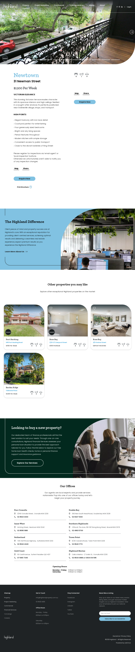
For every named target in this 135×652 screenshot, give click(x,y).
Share (26, 168)
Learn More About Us (15, 251)
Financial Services (76, 5)
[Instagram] (119, 7)
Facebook (71, 598)
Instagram (71, 602)
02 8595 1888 (22, 530)
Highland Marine (77, 551)
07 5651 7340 (22, 558)
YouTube (71, 614)
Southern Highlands (78, 523)
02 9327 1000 (77, 517)
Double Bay (74, 510)
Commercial (59, 5)
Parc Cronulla (20, 510)
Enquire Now (24, 178)
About (102, 5)
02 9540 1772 (77, 544)
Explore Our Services (27, 462)
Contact (26, 8)
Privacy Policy (126, 636)
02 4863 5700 (77, 530)
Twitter (70, 610)
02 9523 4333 (22, 517)
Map (16, 168)
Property (26, 5)
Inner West (19, 523)
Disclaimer (116, 636)
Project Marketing (42, 5)
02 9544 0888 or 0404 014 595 (84, 558)
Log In (129, 7)
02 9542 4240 (22, 544)
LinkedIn (70, 606)
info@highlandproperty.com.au (47, 598)
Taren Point (74, 537)
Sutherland (19, 537)
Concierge (8, 614)
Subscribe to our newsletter (115, 619)
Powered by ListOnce (123, 643)
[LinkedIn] (122, 7)
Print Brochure (23, 187)
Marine (91, 5)
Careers (7, 618)
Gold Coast (19, 551)
